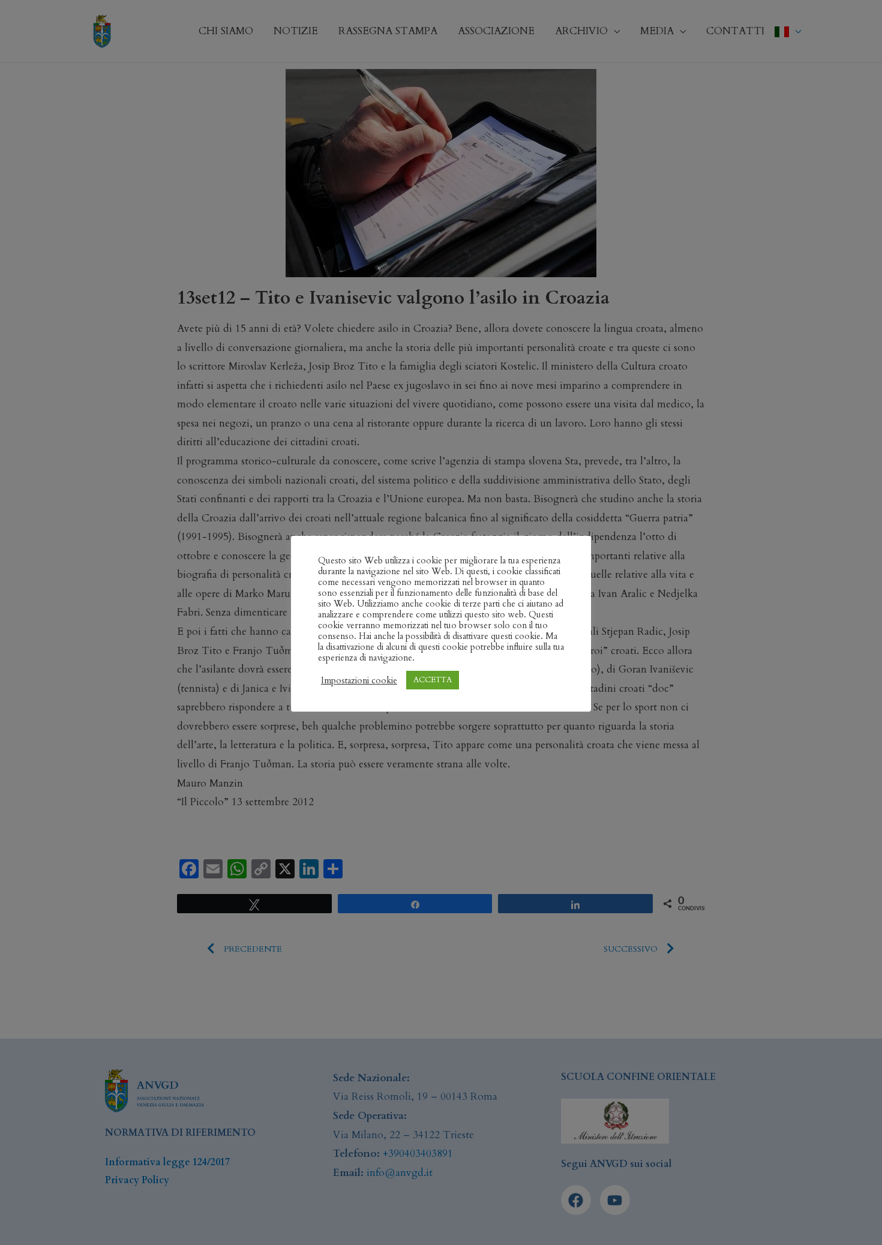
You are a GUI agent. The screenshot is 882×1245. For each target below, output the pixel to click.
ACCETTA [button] (432, 679)
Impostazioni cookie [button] (359, 680)
